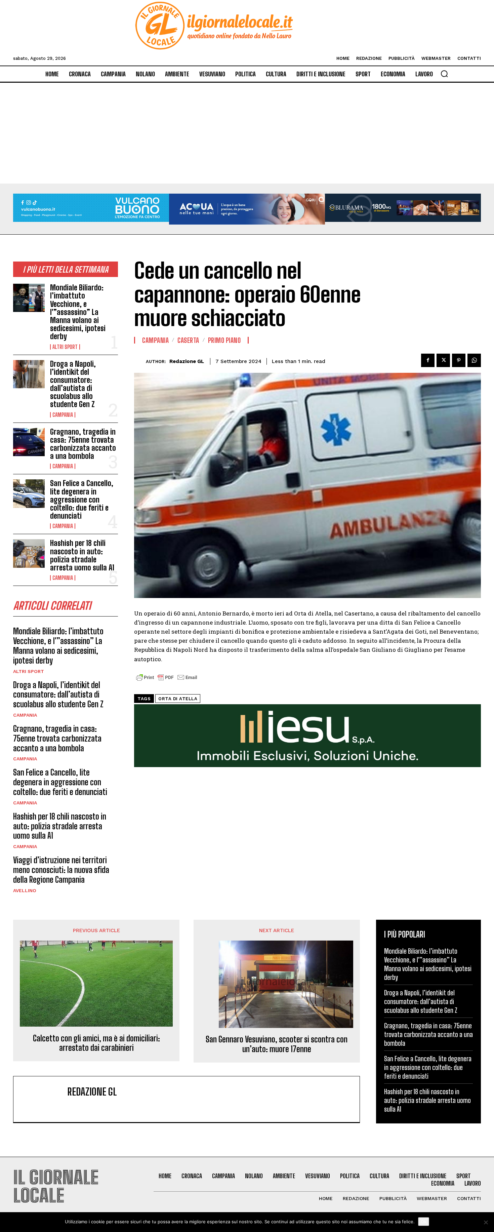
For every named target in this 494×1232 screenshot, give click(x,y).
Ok (423, 1221)
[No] (485, 1222)
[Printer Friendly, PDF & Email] (166, 680)
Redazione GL (186, 361)
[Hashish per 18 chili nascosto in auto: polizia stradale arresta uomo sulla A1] (29, 553)
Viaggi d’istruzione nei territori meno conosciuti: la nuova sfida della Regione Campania (61, 869)
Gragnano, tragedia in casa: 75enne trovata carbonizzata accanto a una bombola (83, 444)
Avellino (24, 890)
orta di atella (177, 698)
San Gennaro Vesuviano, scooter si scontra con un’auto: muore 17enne (276, 1044)
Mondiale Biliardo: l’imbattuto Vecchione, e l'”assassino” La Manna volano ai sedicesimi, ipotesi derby (78, 312)
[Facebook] (428, 360)
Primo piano (224, 340)
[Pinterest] (458, 360)
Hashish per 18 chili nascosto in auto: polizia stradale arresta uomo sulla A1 (82, 555)
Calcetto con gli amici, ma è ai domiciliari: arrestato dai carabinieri (96, 1043)
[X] (443, 360)
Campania (62, 415)
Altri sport (65, 347)
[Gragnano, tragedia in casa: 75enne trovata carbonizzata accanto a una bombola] (29, 442)
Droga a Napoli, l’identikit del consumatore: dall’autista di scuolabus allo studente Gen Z (73, 384)
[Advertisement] (247, 133)
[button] (444, 74)
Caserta (188, 340)
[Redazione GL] (140, 361)
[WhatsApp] (474, 360)
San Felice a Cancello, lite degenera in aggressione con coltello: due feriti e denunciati (81, 499)
